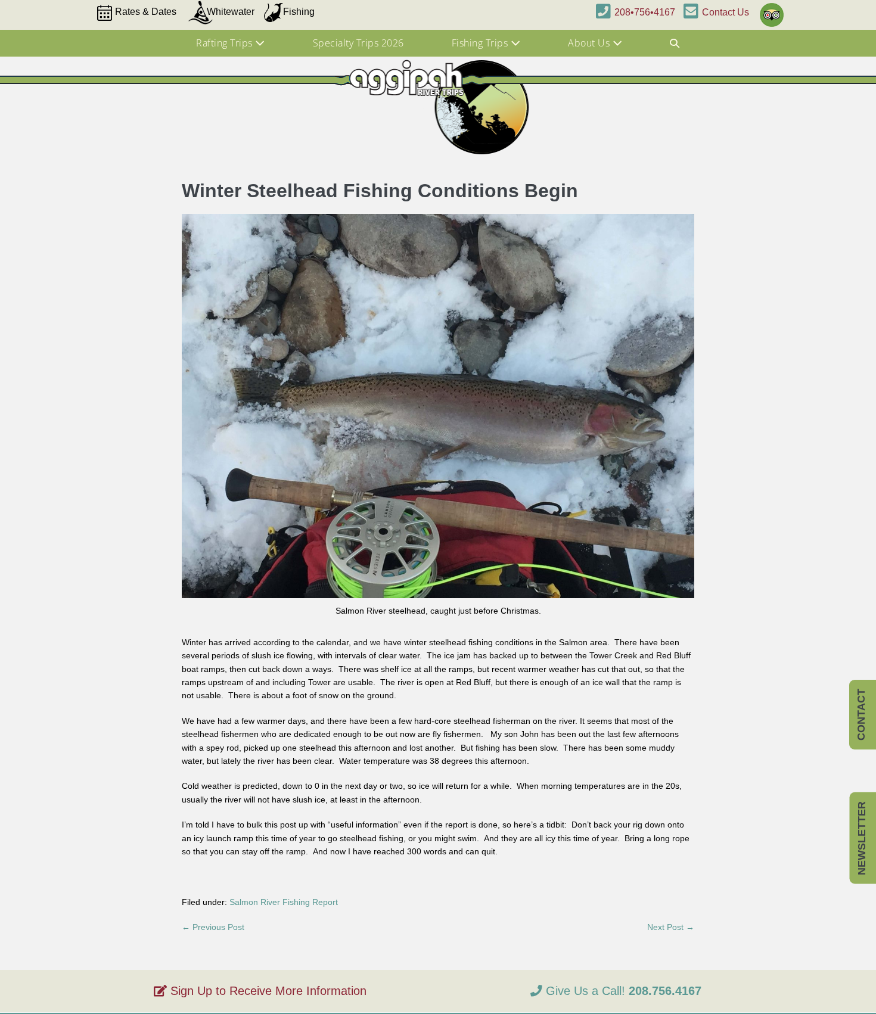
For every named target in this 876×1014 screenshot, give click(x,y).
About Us (590, 42)
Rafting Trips (225, 42)
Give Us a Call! (621, 990)
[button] (675, 43)
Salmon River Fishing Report (283, 902)
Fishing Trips (481, 42)
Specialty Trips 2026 (358, 42)
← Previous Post (213, 927)
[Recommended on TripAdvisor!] (769, 9)
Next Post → (670, 927)
